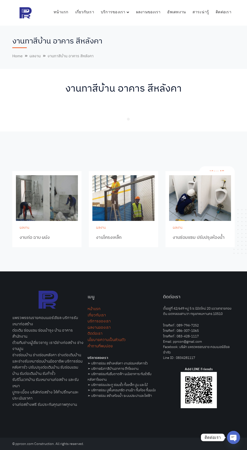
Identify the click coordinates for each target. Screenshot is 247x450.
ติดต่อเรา (95, 333)
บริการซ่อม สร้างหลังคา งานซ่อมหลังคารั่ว (119, 363)
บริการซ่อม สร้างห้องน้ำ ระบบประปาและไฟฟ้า (121, 395)
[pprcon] (26, 12)
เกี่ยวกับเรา (97, 314)
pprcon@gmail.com (187, 341)
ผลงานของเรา (99, 327)
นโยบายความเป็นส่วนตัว (107, 339)
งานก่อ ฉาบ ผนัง (35, 237)
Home (17, 55)
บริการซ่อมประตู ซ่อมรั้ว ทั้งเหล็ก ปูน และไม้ (119, 385)
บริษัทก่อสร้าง (41, 392)
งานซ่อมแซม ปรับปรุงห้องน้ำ (199, 237)
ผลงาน (35, 55)
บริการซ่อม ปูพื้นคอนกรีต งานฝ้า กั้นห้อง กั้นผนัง (123, 390)
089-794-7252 (188, 325)
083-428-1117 (188, 336)
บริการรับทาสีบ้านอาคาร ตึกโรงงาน (114, 368)
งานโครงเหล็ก (109, 237)
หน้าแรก (94, 308)
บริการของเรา (99, 321)
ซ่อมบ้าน (25, 354)
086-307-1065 (188, 330)
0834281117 (185, 358)
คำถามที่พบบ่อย (100, 345)
